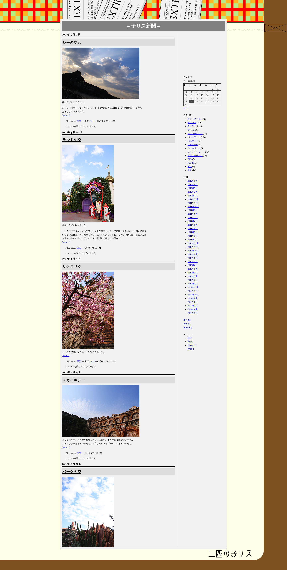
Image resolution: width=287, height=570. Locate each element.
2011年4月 (193, 228)
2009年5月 (193, 313)
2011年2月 (193, 236)
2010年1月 (193, 283)
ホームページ (194, 148)
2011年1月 (193, 239)
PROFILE (192, 345)
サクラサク (72, 266)
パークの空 (71, 472)
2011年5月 (193, 225)
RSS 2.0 (187, 320)
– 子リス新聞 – (143, 26)
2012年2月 (193, 192)
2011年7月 (193, 217)
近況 (190, 166)
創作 (190, 159)
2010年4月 (193, 272)
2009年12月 (193, 287)
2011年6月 (193, 221)
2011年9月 (193, 210)
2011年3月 (193, 232)
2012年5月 (193, 181)
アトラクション (195, 119)
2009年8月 (193, 302)
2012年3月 (193, 188)
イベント (192, 122)
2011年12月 (193, 199)
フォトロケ (193, 144)
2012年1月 (193, 195)
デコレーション (195, 133)
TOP (189, 338)
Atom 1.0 (187, 327)
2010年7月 (193, 261)
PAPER (191, 349)
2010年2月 (193, 280)
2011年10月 (193, 206)
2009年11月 (193, 291)
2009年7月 (193, 305)
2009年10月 (193, 294)
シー (92, 121)
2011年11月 (193, 203)
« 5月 (185, 108)
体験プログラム (195, 155)
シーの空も (71, 42)
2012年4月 (193, 184)
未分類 (191, 163)
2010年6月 (193, 265)
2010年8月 (193, 258)
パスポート (193, 141)
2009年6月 (193, 309)
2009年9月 (193, 298)
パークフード (194, 137)
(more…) (66, 115)
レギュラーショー (196, 152)
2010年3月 (193, 276)
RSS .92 (187, 323)
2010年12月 (193, 243)
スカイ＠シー (73, 380)
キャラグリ (193, 126)
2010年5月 (193, 269)
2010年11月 (193, 247)
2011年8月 (193, 214)
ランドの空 (71, 140)
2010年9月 (193, 254)
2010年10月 (193, 250)
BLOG (190, 341)
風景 (79, 121)
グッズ (191, 130)
